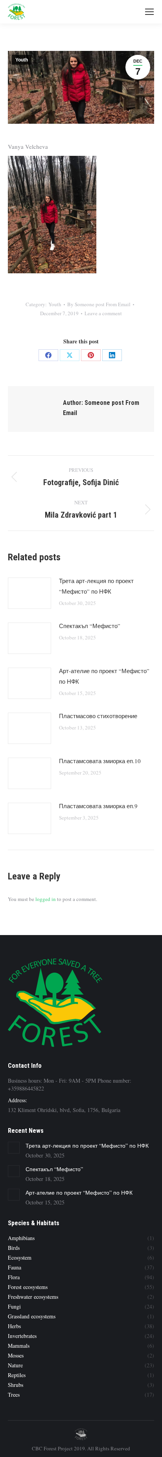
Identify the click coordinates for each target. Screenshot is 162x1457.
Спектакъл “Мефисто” (89, 626)
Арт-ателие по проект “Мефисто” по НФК (104, 676)
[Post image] (29, 593)
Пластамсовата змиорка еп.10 (100, 761)
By (99, 304)
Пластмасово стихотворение (98, 716)
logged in (45, 899)
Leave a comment (103, 313)
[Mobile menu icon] (149, 11)
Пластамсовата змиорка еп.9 (98, 806)
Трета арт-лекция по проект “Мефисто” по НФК (96, 586)
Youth (21, 60)
